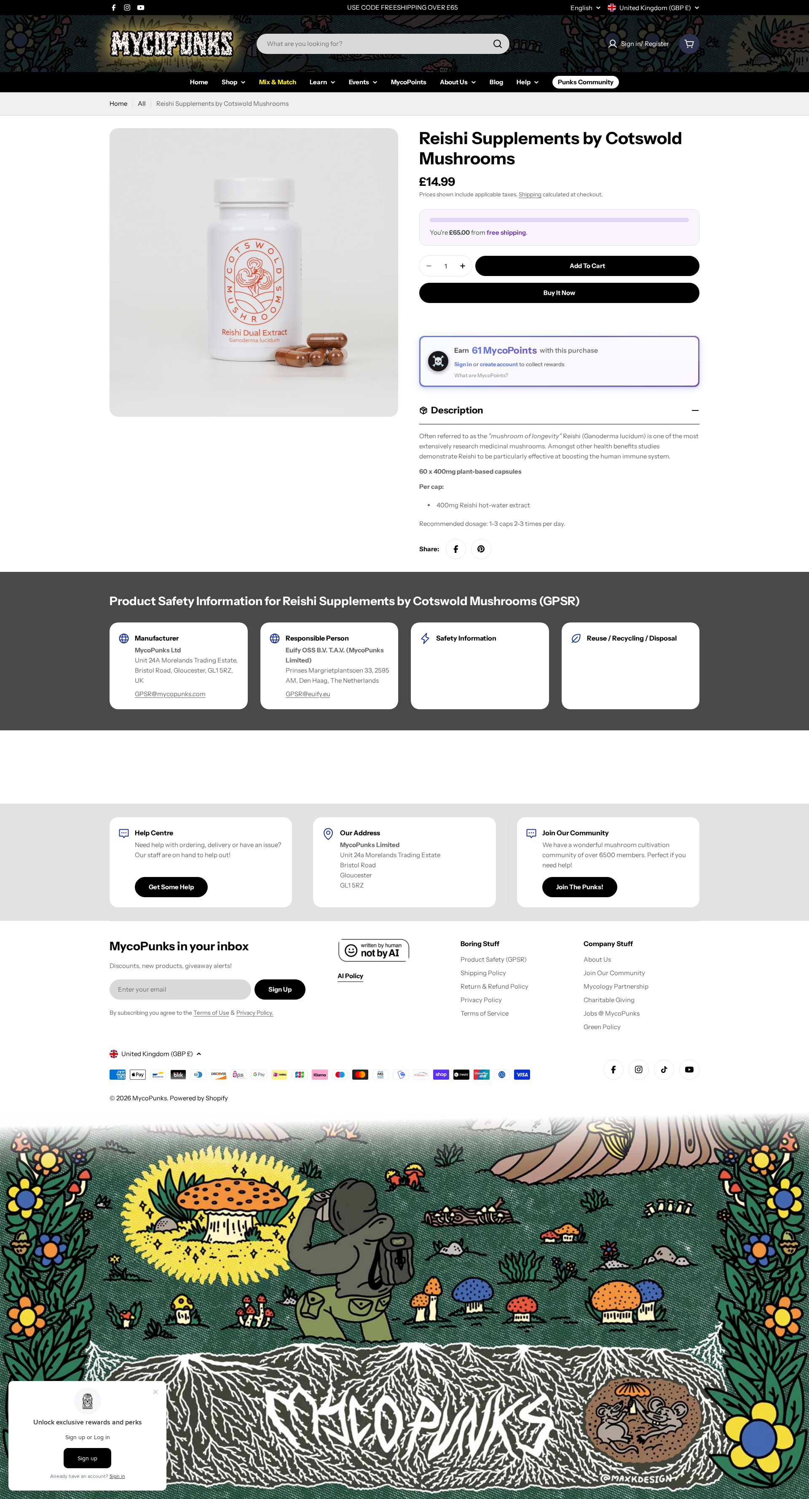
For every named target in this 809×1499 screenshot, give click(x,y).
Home (118, 103)
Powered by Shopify (199, 1098)
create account (499, 364)
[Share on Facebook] (456, 549)
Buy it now (559, 293)
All (142, 103)
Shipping (530, 194)
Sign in (463, 364)
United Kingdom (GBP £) (655, 8)
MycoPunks (149, 1098)
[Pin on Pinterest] (481, 549)
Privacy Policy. (254, 1012)
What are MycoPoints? (481, 375)
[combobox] (383, 44)
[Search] (498, 44)
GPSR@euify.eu (308, 694)
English (581, 8)
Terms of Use (211, 1012)
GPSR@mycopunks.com (170, 694)
